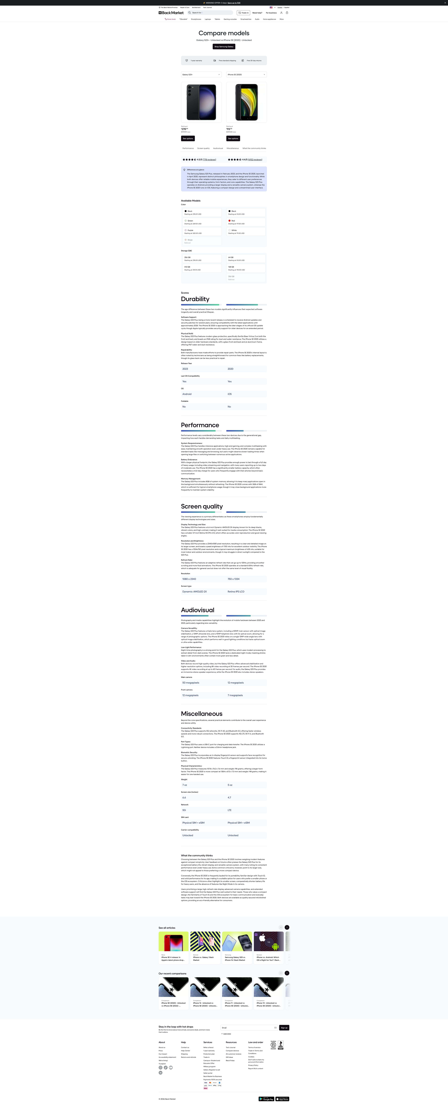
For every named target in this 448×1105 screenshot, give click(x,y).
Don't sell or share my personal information (256, 1061)
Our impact (163, 1054)
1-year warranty (209, 1051)
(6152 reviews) (255, 159)
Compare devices (232, 1051)
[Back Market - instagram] (160, 1067)
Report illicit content (255, 1068)
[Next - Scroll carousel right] (287, 927)
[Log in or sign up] (281, 12)
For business (271, 13)
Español (286, 7)
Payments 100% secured (212, 1080)
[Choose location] (273, 7)
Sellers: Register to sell (211, 1070)
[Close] (445, 3)
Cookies (251, 1057)
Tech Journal (230, 1047)
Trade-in (206, 1057)
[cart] (287, 12)
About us (162, 1047)
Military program (209, 1066)
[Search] (189, 12)
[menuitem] (196, 19)
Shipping (184, 1054)
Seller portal (207, 1073)
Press (161, 1051)
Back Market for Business (212, 1076)
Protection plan (209, 1054)
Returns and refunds (188, 1057)
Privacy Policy (253, 1065)
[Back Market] (171, 12)
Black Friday (230, 1060)
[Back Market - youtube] (171, 1067)
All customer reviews (233, 1054)
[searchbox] (212, 12)
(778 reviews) (209, 159)
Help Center (185, 1051)
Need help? (257, 13)
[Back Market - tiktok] (166, 1067)
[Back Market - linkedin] (160, 1073)
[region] (224, 948)
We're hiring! (163, 1060)
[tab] (188, 148)
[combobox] (201, 74)
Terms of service (254, 1047)
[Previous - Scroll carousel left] (281, 927)
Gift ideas (229, 1057)
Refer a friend (208, 1047)
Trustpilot (162, 1064)
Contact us (185, 1047)
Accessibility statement (167, 1057)
